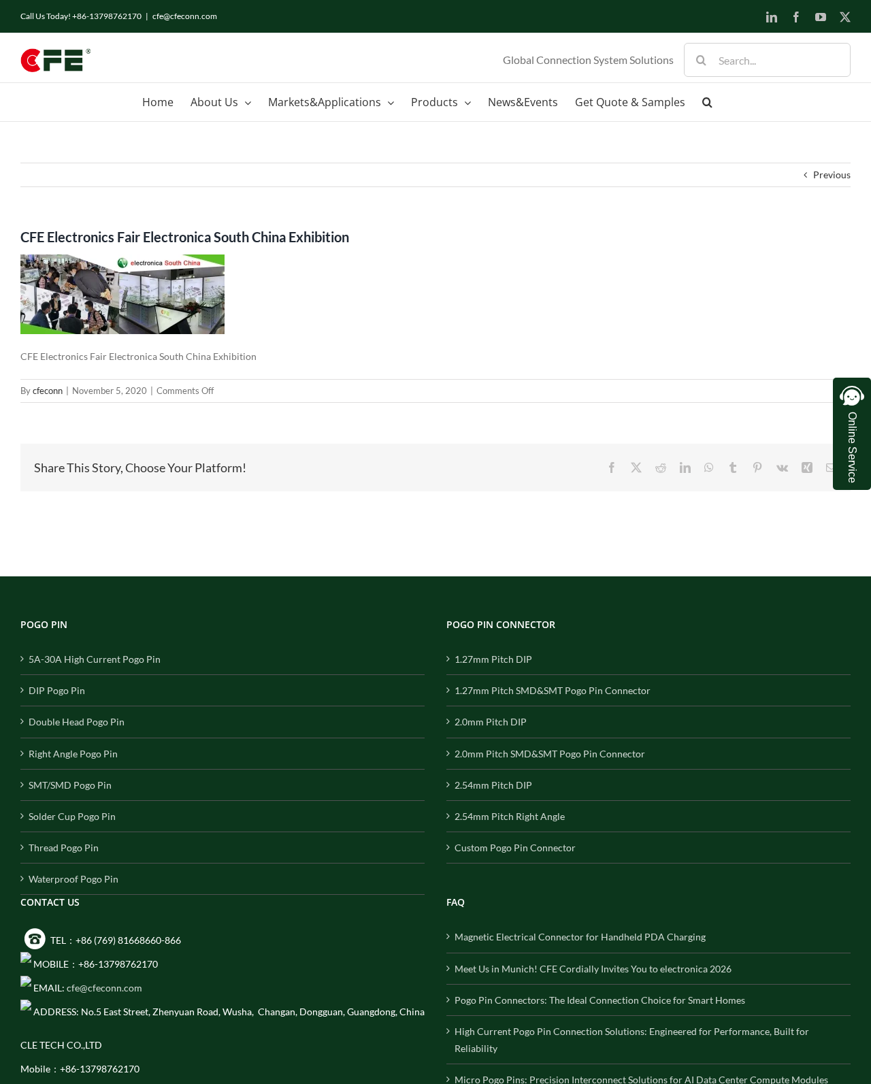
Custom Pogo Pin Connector (515, 847)
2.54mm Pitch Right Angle (510, 816)
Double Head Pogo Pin (77, 721)
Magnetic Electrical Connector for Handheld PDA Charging (580, 936)
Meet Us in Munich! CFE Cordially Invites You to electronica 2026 (593, 968)
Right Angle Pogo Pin (73, 753)
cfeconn (48, 390)
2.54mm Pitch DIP (493, 785)
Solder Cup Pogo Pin (72, 816)
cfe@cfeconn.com (184, 16)
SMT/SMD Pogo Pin (70, 785)
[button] (707, 102)
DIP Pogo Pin (57, 690)
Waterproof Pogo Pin (73, 879)
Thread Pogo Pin (64, 847)
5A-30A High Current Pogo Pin (95, 659)
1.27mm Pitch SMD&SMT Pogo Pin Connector (553, 690)
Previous (832, 174)
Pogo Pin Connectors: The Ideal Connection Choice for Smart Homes (600, 1000)
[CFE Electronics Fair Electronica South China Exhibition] (122, 263)
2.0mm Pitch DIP (491, 721)
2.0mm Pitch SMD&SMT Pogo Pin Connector (550, 753)
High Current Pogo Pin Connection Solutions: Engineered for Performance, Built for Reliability (632, 1039)
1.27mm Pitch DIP (493, 659)
